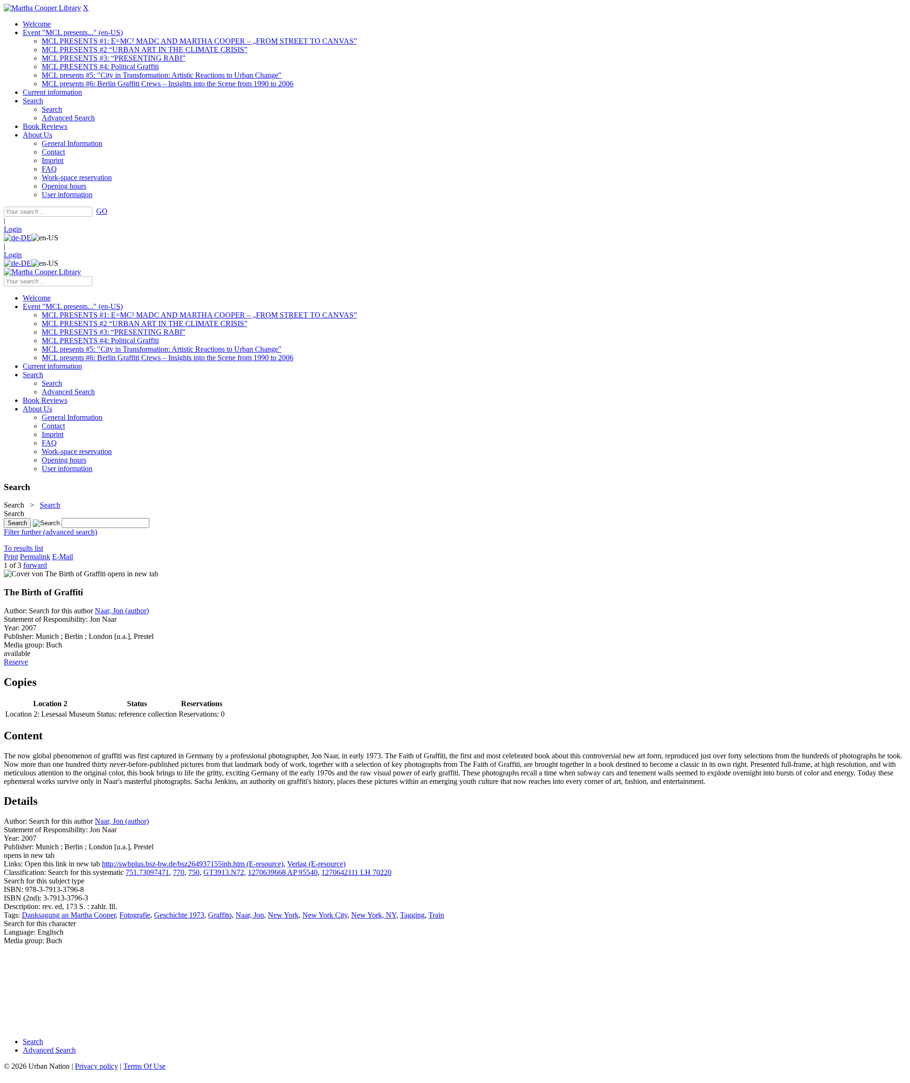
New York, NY (373, 915)
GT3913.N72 (223, 872)
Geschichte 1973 (179, 915)
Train (436, 915)
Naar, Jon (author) (122, 611)
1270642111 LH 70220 (356, 872)
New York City (324, 915)
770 (178, 872)
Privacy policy (96, 1066)
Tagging (412, 915)
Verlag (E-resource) (316, 864)
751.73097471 (147, 872)
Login (13, 229)
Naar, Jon (250, 915)
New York (283, 915)
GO (102, 211)
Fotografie (134, 915)
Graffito (220, 915)
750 (194, 872)
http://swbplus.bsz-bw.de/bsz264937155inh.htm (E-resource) (192, 864)
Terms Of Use (144, 1066)
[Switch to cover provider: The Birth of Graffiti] (55, 574)
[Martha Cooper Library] (42, 8)
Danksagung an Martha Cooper (69, 915)
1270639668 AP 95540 (283, 872)
